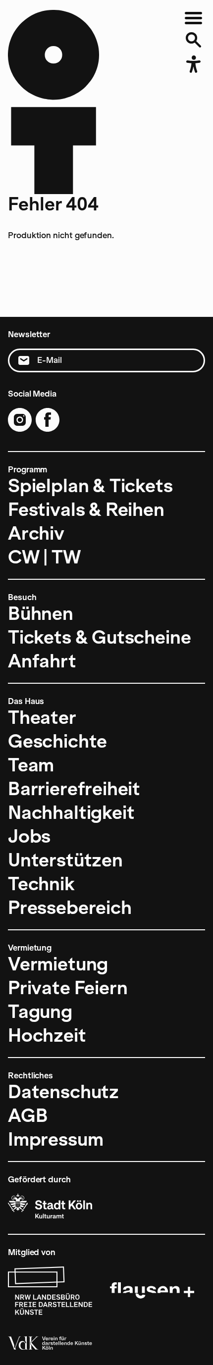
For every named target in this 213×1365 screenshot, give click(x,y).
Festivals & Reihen (86, 509)
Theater (42, 717)
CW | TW (44, 557)
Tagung (40, 1011)
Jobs (29, 836)
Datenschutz (63, 1092)
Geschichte (57, 741)
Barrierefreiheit (74, 789)
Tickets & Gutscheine (99, 637)
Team (31, 765)
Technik (41, 884)
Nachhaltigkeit (71, 812)
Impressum (55, 1139)
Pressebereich (70, 907)
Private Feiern (67, 988)
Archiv (36, 533)
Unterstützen (65, 860)
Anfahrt (42, 661)
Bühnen (40, 613)
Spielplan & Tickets (90, 486)
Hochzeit (47, 1035)
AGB (28, 1115)
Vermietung (58, 964)
